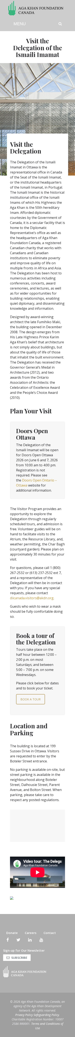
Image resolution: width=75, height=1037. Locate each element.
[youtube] (41, 940)
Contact (50, 933)
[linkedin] (30, 940)
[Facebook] (7, 940)
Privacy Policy (24, 1015)
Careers (30, 933)
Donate (12, 933)
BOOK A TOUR (30, 699)
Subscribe (19, 957)
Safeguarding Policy (46, 1015)
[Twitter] (18, 940)
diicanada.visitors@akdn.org (32, 598)
